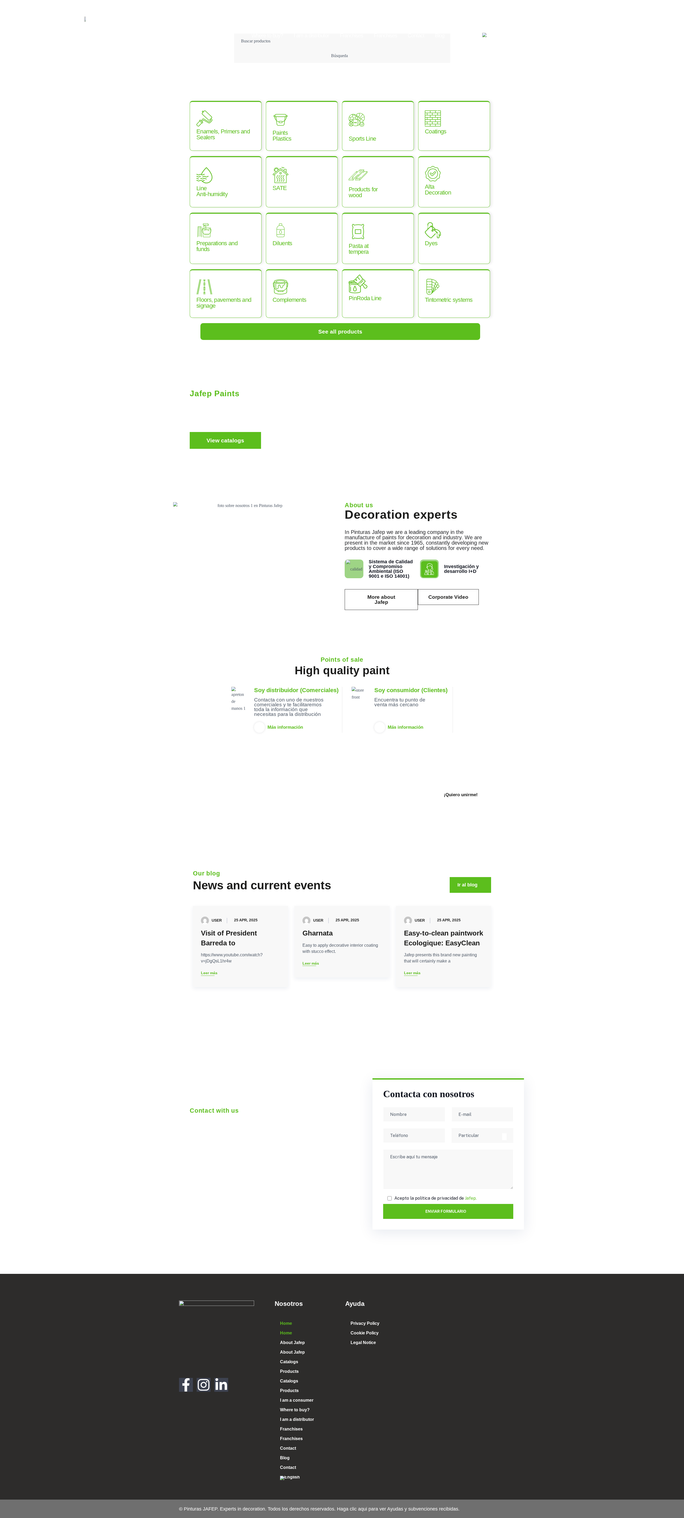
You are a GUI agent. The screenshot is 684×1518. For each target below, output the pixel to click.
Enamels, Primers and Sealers (223, 134)
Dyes (431, 243)
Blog (439, 35)
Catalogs (356, 23)
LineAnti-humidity (212, 191)
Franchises (351, 35)
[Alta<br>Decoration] (433, 174)
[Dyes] (433, 230)
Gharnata (317, 933)
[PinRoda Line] (358, 284)
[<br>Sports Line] (357, 120)
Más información (285, 727)
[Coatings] (433, 118)
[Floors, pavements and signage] (204, 287)
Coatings (435, 131)
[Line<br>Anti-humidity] (204, 175)
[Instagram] (204, 1385)
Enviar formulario (445, 1211)
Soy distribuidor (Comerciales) (296, 690)
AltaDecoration (438, 189)
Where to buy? (267, 35)
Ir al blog (467, 884)
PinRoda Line (365, 298)
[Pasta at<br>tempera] (358, 231)
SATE (280, 188)
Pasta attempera (358, 249)
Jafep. (471, 1198)
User (217, 920)
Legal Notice (363, 1342)
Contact (416, 35)
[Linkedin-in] (221, 1385)
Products (386, 23)
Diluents (282, 243)
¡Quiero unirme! (461, 794)
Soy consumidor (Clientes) (411, 690)
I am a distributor (311, 35)
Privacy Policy (365, 1323)
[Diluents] (281, 230)
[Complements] (281, 287)
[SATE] (281, 175)
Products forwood (363, 192)
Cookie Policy (365, 1333)
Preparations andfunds (217, 246)
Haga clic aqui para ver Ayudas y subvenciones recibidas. (398, 1509)
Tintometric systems (449, 299)
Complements (289, 299)
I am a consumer (483, 23)
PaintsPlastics (282, 135)
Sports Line (362, 138)
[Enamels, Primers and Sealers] (204, 118)
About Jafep (287, 23)
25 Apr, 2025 (246, 920)
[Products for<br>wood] (358, 175)
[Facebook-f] (188, 1390)
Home (233, 23)
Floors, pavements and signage (223, 302)
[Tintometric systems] (433, 287)
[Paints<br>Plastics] (281, 120)
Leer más (209, 973)
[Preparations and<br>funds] (204, 230)
